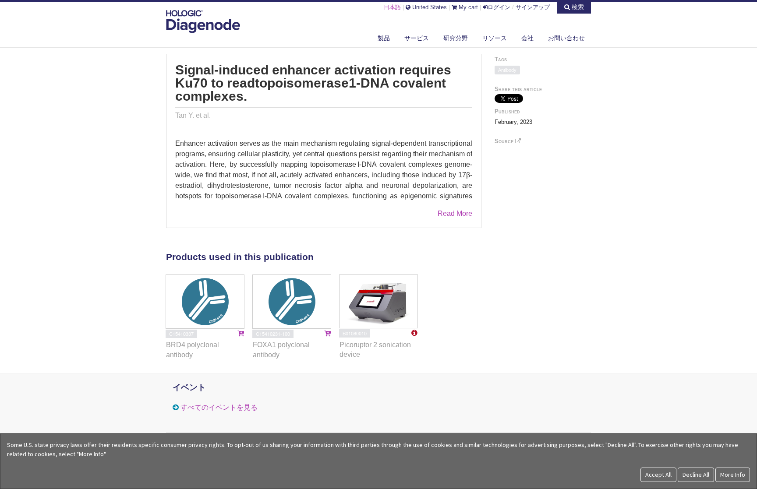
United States (428, 7)
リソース (494, 38)
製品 (384, 38)
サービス (416, 38)
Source (505, 141)
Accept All (658, 474)
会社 (527, 38)
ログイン (499, 7)
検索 (577, 7)
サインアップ (533, 7)
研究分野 (455, 38)
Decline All (696, 474)
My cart (467, 7)
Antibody (507, 70)
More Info (732, 474)
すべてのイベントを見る (219, 407)
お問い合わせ (566, 38)
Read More (455, 213)
